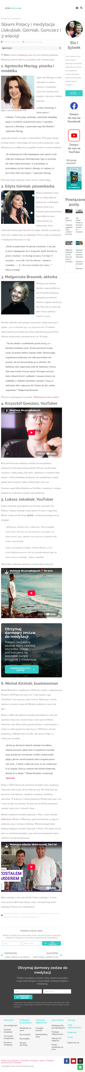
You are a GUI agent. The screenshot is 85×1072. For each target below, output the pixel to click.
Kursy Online (58, 1020)
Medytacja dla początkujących (58, 1026)
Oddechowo (6, 819)
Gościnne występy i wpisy (33, 1060)
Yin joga (71, 1020)
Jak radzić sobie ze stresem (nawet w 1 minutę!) (79, 225)
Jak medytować (16, 18)
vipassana (10, 778)
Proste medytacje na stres (57, 1047)
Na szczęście (25, 1034)
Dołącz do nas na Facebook (74, 118)
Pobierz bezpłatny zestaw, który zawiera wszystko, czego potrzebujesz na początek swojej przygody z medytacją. (21, 650)
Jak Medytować (6, 18)
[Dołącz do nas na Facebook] (74, 106)
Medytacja (9, 1020)
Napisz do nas (73, 1043)
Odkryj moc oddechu (56, 1039)
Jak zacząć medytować (9, 1037)
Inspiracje (72, 1032)
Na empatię (25, 1039)
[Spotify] (80, 1067)
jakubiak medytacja (45, 914)
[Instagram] (80, 1061)
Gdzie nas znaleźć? (10, 1060)
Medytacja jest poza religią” (46, 396)
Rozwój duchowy (24, 1044)
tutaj (48, 179)
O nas (70, 1037)
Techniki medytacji (8, 1031)
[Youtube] (73, 1061)
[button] (77, 8)
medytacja (22, 54)
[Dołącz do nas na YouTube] (74, 135)
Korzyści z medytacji (8, 1043)
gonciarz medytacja (29, 914)
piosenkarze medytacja (30, 917)
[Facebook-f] (67, 1061)
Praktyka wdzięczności (57, 1033)
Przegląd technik (39, 1029)
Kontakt (17, 1062)
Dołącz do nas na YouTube (74, 148)
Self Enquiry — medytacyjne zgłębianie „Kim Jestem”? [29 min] (70, 226)
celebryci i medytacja (12, 914)
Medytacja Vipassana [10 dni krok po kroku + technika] (69, 256)
